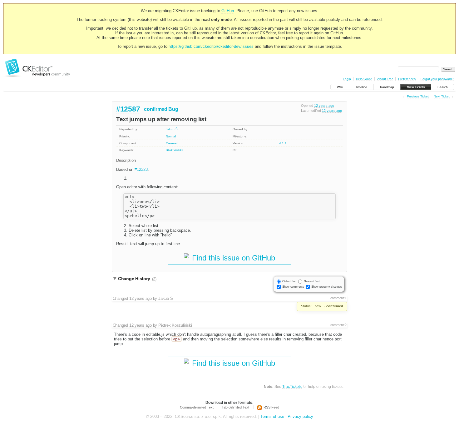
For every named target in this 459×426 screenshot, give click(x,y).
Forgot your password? (437, 79)
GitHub (227, 10)
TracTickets (292, 386)
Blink (169, 150)
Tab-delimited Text (235, 407)
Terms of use (272, 416)
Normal (171, 136)
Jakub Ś (172, 129)
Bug (173, 109)
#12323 (141, 169)
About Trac (385, 79)
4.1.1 (283, 143)
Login (347, 79)
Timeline (361, 87)
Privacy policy (300, 416)
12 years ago (324, 105)
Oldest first (289, 281)
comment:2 (338, 325)
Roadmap (387, 87)
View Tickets (416, 87)
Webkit (178, 150)
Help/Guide (364, 79)
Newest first (312, 281)
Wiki (340, 87)
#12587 (128, 109)
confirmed (155, 109)
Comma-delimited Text (197, 407)
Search (442, 87)
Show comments (293, 286)
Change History (137, 278)
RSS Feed (271, 407)
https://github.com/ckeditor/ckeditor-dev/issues (211, 46)
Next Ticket (442, 96)
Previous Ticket (418, 96)
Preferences (407, 79)
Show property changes (326, 286)
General (171, 143)
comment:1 (338, 298)
